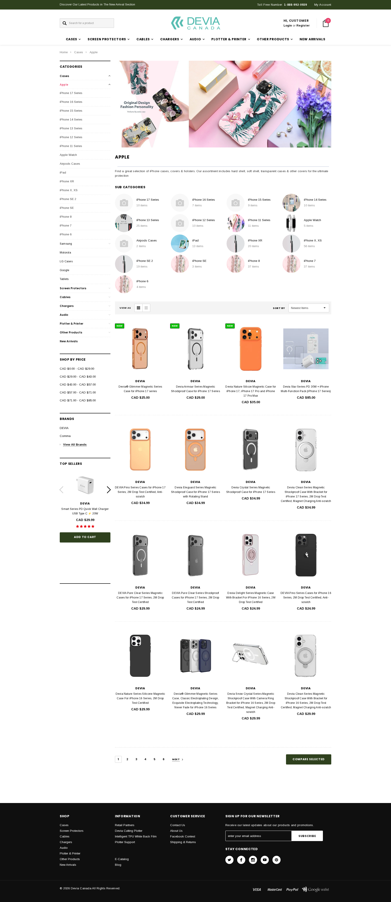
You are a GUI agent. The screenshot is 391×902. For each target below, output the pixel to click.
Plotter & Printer (71, 324)
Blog (118, 864)
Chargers (67, 306)
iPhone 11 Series (71, 146)
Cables (65, 297)
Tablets (64, 279)
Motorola (65, 252)
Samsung (66, 243)
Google (64, 270)
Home (64, 52)
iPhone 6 (66, 234)
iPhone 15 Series (71, 110)
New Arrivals (312, 39)
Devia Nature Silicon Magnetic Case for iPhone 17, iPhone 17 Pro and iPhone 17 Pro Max (250, 391)
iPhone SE (67, 208)
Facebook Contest (182, 836)
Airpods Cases (70, 163)
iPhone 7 (66, 225)
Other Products (71, 332)
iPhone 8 (66, 216)
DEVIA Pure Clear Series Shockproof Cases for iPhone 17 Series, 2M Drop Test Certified (195, 597)
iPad (63, 172)
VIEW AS (125, 308)
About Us (176, 830)
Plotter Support (125, 842)
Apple (94, 52)
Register (303, 25)
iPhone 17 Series (71, 93)
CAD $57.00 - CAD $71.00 (78, 392)
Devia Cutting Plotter (128, 830)
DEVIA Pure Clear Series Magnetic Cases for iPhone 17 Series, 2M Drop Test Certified (140, 597)
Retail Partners (124, 825)
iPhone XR (67, 181)
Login (288, 25)
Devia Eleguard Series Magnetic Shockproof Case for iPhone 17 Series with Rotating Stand (195, 492)
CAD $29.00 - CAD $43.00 (78, 376)
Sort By (279, 308)
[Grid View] (138, 308)
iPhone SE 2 (68, 199)
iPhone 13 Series (71, 128)
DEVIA (64, 428)
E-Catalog (122, 859)
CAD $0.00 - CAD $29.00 (77, 368)
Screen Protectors (73, 288)
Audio (64, 315)
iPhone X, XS (69, 190)
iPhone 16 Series (71, 102)
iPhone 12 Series (71, 137)
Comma (65, 436)
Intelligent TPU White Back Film (136, 836)
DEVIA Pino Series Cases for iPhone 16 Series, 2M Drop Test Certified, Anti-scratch (306, 597)
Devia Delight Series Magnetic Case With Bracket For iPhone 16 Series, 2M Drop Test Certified (250, 597)
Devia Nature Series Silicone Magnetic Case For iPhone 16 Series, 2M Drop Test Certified (140, 698)
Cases (78, 52)
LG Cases (66, 261)
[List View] (146, 308)
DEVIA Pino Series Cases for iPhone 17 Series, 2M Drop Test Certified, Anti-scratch (140, 492)
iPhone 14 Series (71, 119)
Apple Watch (68, 155)
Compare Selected (309, 759)
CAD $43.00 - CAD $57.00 (78, 384)
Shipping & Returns (183, 842)
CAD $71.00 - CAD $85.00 (78, 400)
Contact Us (177, 825)
